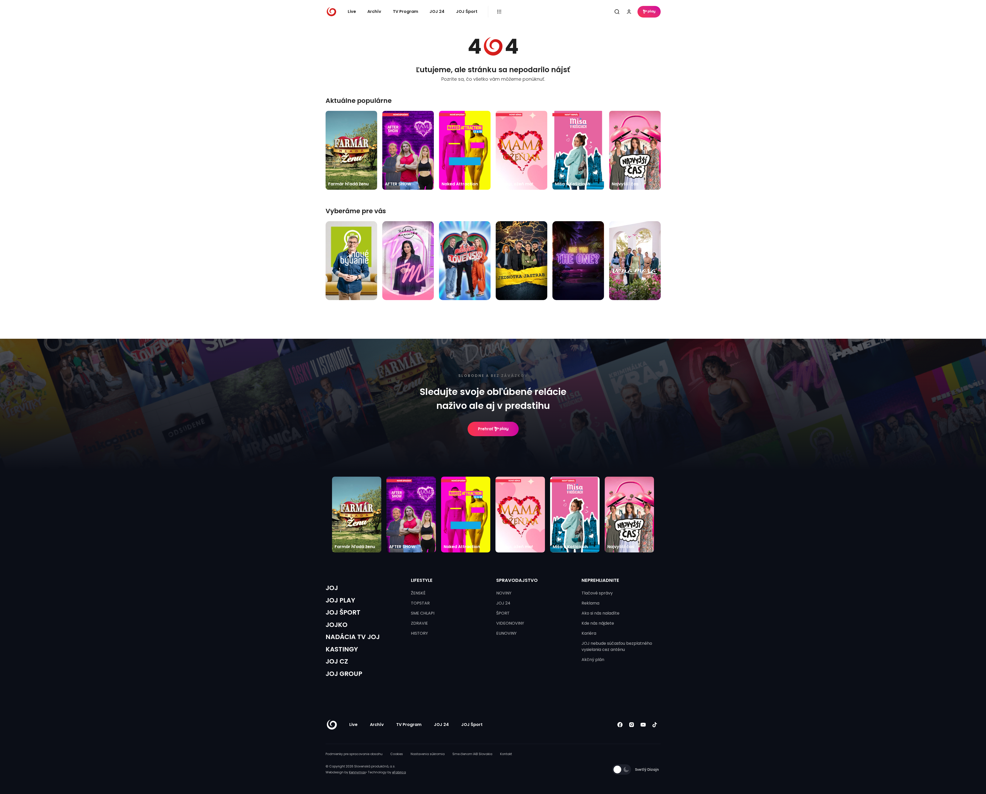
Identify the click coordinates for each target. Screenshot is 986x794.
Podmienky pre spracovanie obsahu (354, 754)
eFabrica (399, 772)
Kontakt (506, 754)
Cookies (396, 754)
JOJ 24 (436, 11)
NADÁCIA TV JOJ (353, 636)
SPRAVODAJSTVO (517, 580)
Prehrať (485, 429)
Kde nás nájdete (598, 623)
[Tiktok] (655, 725)
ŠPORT (503, 613)
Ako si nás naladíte (600, 613)
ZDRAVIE (419, 623)
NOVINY (503, 593)
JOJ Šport (466, 11)
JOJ (332, 587)
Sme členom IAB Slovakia (472, 754)
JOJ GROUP (344, 673)
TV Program (405, 11)
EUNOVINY (506, 633)
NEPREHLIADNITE (600, 580)
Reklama (590, 603)
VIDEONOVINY (510, 623)
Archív (374, 11)
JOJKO (336, 624)
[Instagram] (631, 725)
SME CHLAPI (422, 613)
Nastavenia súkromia (428, 754)
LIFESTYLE (422, 580)
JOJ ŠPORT (343, 612)
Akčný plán (593, 660)
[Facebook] (620, 725)
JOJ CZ (337, 661)
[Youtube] (643, 725)
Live (352, 11)
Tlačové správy (597, 593)
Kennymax (357, 772)
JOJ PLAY (340, 600)
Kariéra (589, 633)
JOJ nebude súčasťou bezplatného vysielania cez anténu (617, 646)
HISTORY (419, 633)
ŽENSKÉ (418, 593)
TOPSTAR (420, 603)
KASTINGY (342, 649)
